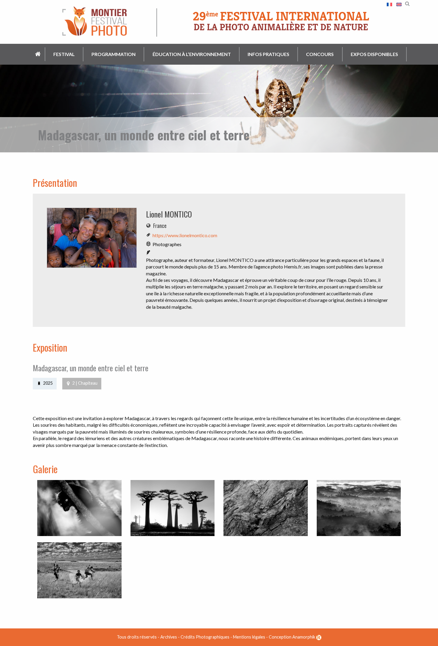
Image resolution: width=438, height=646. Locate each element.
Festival (64, 54)
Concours (320, 54)
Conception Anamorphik (292, 636)
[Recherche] (407, 3)
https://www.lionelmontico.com (185, 235)
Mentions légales (249, 636)
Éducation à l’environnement (192, 54)
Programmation (113, 54)
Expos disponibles (374, 54)
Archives (168, 636)
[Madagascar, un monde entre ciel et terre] (91, 239)
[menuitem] (38, 54)
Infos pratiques (268, 54)
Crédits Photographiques (205, 636)
